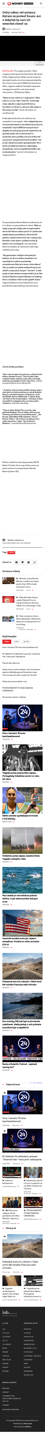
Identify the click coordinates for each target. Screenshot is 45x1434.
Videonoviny (29, 1340)
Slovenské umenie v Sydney (14, 697)
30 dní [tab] (26, 641)
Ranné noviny (29, 1344)
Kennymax (28, 1423)
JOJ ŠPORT (6, 1337)
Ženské (5, 1352)
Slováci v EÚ (28, 1375)
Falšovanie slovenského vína (14, 682)
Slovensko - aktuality (32, 1356)
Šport (4, 1348)
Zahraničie (28, 1360)
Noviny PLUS (28, 1337)
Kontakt (5, 1392)
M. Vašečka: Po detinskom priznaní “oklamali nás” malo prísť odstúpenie (21, 655)
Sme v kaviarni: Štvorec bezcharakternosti (20, 647)
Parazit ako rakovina (11, 663)
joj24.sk (27, 1333)
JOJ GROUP (6, 1344)
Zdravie (5, 1363)
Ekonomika (28, 1371)
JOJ (3, 1329)
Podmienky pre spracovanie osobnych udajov (11, 1398)
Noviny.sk (27, 1329)
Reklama (5, 1388)
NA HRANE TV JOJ (30, 1348)
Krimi (26, 1363)
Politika (11, 552)
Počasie (5, 1371)
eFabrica (28, 1427)
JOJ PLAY (5, 1333)
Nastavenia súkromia (10, 1409)
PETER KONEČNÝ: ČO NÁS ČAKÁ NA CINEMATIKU (17, 689)
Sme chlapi (6, 1360)
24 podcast (28, 1352)
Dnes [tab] (7, 641)
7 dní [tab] (16, 641)
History (5, 1367)
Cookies (5, 1405)
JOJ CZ (5, 1340)
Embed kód (39, 64)
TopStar (5, 1356)
